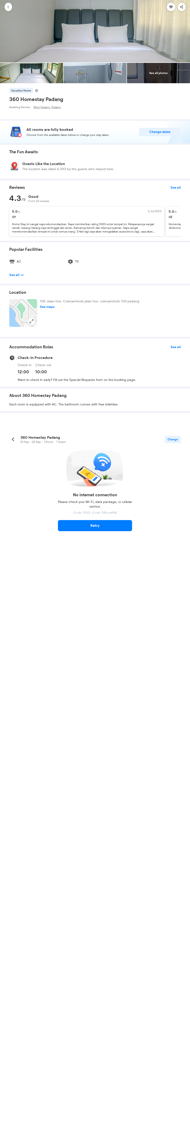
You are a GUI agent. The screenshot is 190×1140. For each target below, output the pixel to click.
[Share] (181, 7)
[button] (23, 313)
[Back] (8, 7)
